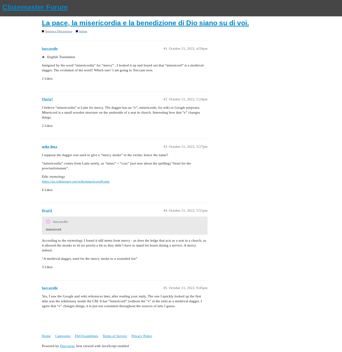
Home (46, 336)
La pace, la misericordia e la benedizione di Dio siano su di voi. (145, 23)
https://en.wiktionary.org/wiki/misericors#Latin (76, 181)
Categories (62, 336)
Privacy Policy (141, 336)
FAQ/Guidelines (86, 336)
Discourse (67, 346)
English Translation (60, 57)
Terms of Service (115, 336)
